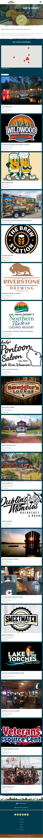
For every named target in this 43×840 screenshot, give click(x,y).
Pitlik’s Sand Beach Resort (10, 559)
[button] (26, 59)
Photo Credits (27, 835)
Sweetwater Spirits (8, 635)
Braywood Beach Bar (8, 445)
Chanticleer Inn (7, 483)
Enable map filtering (5, 68)
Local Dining (19, 29)
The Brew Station (7, 255)
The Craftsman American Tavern (12, 597)
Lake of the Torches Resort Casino (13, 673)
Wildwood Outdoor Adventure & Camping (15, 144)
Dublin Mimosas (7, 521)
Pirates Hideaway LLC (8, 787)
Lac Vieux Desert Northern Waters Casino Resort (17, 331)
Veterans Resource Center (10, 749)
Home (2, 29)
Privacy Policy (32, 835)
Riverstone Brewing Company (11, 293)
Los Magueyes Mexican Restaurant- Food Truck (17, 220)
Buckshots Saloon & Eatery (11, 711)
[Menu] (40, 2)
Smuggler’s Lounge (8, 407)
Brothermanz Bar (7, 182)
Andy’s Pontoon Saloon (10, 369)
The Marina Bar (7, 107)
